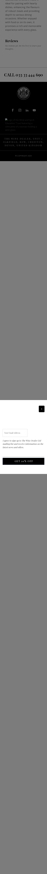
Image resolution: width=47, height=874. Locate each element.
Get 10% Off (24, 461)
